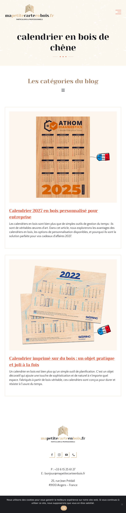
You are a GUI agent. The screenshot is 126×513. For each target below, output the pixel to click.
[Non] (122, 504)
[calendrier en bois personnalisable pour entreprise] (63, 113)
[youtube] (66, 455)
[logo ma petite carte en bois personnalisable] (29, 5)
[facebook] (52, 455)
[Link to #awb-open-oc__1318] (118, 12)
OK (63, 508)
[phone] (74, 455)
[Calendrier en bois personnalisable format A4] (63, 260)
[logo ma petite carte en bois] (63, 427)
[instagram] (59, 455)
